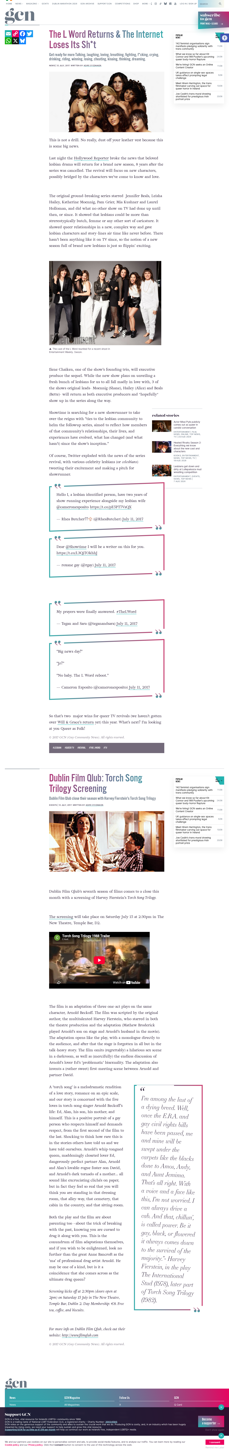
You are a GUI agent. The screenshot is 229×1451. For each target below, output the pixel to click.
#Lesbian (57, 747)
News (18, 4)
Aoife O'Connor (92, 65)
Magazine (31, 4)
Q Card (178, 1404)
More (145, 4)
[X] (15, 40)
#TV (105, 747)
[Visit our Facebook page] (170, 3)
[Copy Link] (15, 33)
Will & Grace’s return (76, 722)
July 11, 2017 (132, 519)
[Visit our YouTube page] (175, 3)
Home (9, 4)
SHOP (136, 4)
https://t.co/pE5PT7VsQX (110, 507)
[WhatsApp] (8, 40)
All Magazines (71, 1404)
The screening (61, 916)
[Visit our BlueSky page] (165, 3)
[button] (224, 38)
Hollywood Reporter (91, 158)
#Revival (81, 747)
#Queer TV (69, 747)
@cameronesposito (72, 507)
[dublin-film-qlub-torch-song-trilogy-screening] (106, 841)
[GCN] (16, 1387)
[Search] (220, 4)
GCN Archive (87, 4)
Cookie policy (12, 1444)
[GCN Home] (20, 16)
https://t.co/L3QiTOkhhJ (76, 553)
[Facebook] (22, 33)
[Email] (8, 33)
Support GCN (105, 4)
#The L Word (94, 747)
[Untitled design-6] (106, 102)
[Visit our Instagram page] (155, 3)
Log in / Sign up (188, 4)
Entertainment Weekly (61, 352)
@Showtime (76, 546)
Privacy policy (35, 1444)
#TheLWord (126, 611)
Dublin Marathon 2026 (64, 4)
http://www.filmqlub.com (80, 1335)
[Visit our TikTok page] (160, 3)
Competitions (122, 4)
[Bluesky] (22, 40)
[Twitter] (29, 33)
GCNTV (45, 4)
